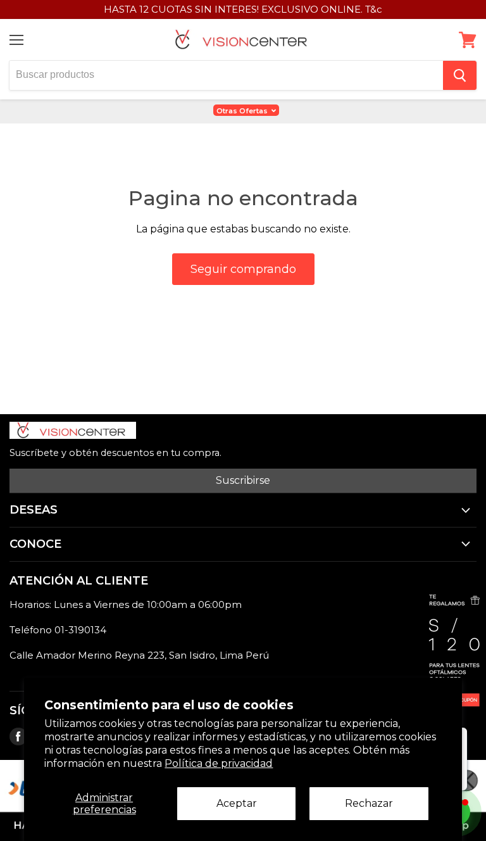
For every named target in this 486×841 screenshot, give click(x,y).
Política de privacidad (219, 763)
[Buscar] (460, 75)
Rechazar (369, 803)
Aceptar (236, 803)
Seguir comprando (243, 269)
